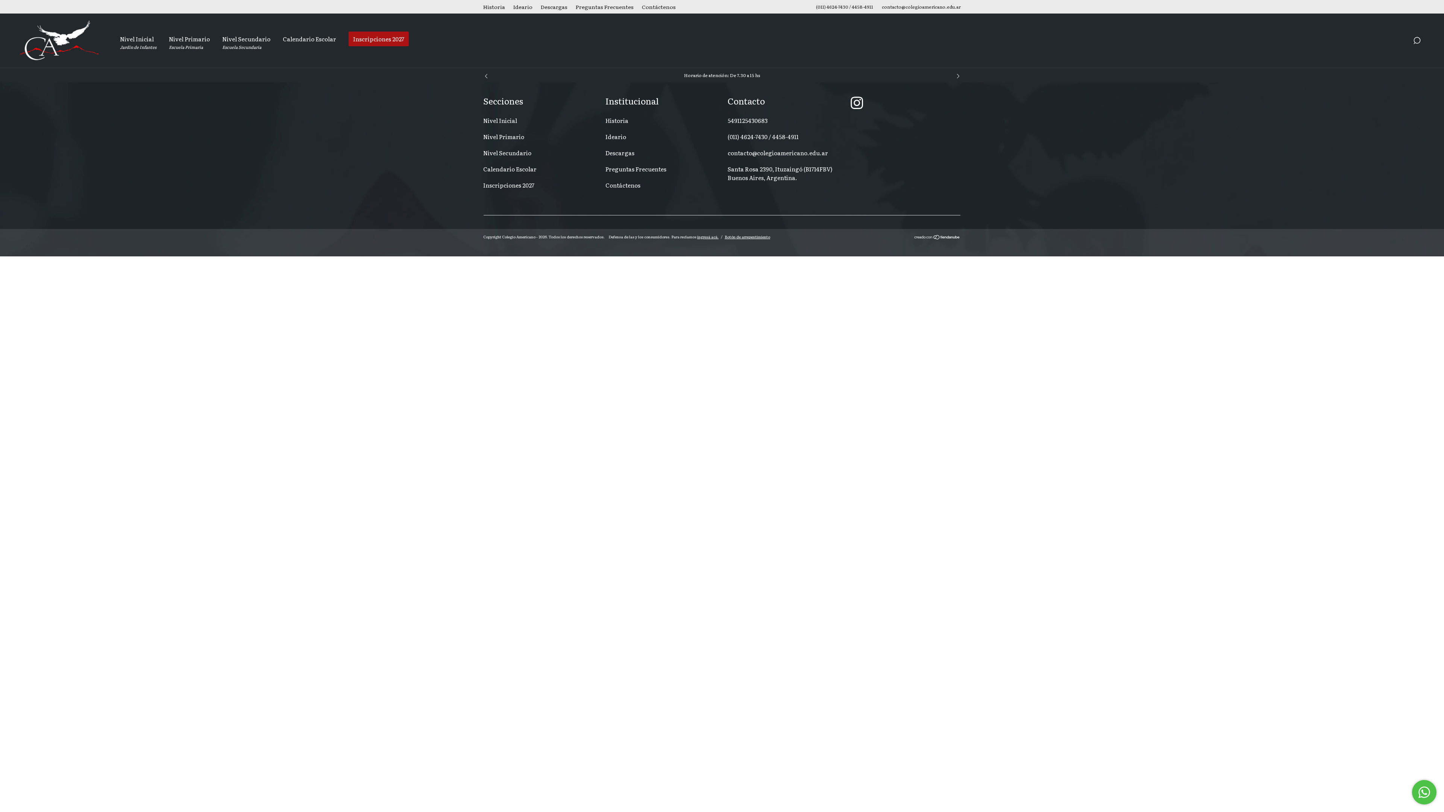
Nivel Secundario (246, 42)
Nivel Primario (189, 42)
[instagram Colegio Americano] (857, 102)
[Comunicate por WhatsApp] (1424, 792)
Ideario (522, 7)
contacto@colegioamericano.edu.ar (778, 152)
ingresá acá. (708, 236)
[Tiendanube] (937, 237)
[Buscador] (1417, 41)
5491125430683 (748, 120)
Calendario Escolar (309, 39)
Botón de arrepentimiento (747, 236)
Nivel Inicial (138, 42)
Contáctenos (659, 7)
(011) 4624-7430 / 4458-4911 (763, 136)
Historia (494, 7)
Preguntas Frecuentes (605, 7)
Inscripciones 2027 (378, 39)
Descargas (554, 7)
